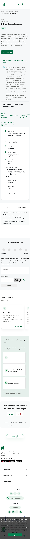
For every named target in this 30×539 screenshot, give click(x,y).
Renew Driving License (10, 313)
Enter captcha (4, 276)
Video (16, 115)
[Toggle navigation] (26, 4)
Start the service (7, 52)
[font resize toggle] (15, 494)
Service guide (9, 11)
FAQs (11, 115)
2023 (9, 188)
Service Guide (22, 116)
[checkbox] (10, 414)
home (2, 11)
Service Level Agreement (4, 115)
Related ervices (5, 301)
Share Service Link (9, 122)
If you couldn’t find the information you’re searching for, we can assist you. (15, 348)
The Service (4, 21)
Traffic (17, 11)
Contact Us (28, 115)
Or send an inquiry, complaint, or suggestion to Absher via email (13, 392)
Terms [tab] (8, 207)
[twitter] (13, 512)
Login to (13, 436)
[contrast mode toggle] (11, 494)
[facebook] (17, 512)
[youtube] (9, 512)
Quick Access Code (9, 125)
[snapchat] (21, 512)
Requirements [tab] (22, 207)
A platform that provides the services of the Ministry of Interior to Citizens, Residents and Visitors (13, 453)
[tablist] (15, 207)
